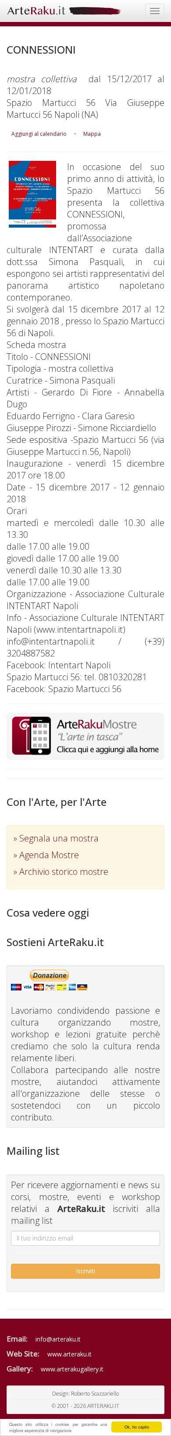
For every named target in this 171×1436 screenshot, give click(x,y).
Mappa (92, 134)
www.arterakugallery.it (72, 1369)
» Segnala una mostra (56, 838)
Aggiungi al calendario (39, 134)
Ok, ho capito (137, 1427)
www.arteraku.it (69, 1354)
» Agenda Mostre (46, 855)
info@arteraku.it (58, 1339)
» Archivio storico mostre (61, 872)
